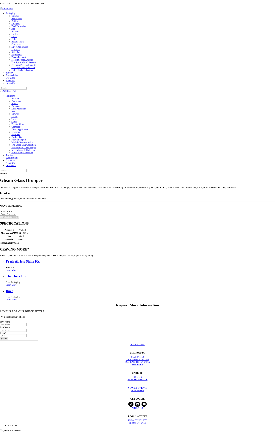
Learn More (11, 270)
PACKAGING (137, 344)
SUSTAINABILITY (138, 379)
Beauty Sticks (17, 41)
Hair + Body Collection (22, 70)
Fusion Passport (18, 57)
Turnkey (9, 72)
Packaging (10, 13)
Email (3, 333)
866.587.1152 (137, 357)
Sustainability (12, 75)
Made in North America (22, 60)
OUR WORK (137, 390)
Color (14, 39)
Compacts (15, 44)
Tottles (14, 34)
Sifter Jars (15, 52)
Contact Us (11, 83)
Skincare (15, 16)
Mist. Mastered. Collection (23, 67)
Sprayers (15, 31)
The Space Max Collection (23, 62)
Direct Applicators (19, 47)
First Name (5, 322)
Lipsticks (15, 49)
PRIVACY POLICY (137, 420)
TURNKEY (137, 364)
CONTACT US (9, 91)
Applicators (16, 18)
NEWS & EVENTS (137, 388)
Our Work (10, 78)
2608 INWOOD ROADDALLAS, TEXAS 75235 (137, 360)
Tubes (14, 36)
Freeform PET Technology (23, 65)
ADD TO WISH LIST (9, 217)
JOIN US (137, 377)
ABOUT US (138, 408)
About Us (10, 80)
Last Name (5, 327)
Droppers (15, 23)
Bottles (14, 21)
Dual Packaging (18, 26)
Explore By (16, 54)
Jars (13, 29)
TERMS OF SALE (137, 423)
